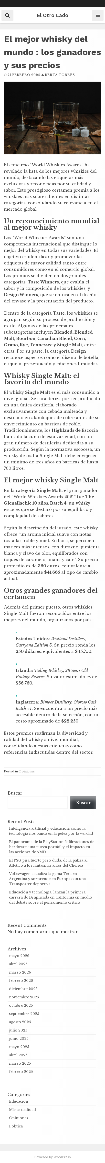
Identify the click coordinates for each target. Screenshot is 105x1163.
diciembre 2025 (23, 989)
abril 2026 (18, 964)
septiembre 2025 (24, 1014)
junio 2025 (18, 1038)
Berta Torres (60, 75)
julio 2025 (18, 1030)
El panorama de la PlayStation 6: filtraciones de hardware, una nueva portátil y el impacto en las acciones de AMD (51, 847)
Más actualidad (22, 1109)
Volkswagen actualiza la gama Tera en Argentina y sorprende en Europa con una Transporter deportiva (47, 879)
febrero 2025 (21, 1071)
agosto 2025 (20, 1022)
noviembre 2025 (24, 997)
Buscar (15, 793)
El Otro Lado (52, 15)
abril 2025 (18, 1055)
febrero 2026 (21, 980)
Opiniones (27, 771)
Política (16, 1126)
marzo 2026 (20, 972)
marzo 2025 (20, 1063)
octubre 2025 (21, 1005)
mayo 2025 (19, 1047)
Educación (18, 1101)
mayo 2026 (19, 956)
